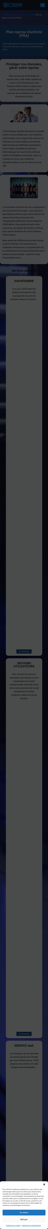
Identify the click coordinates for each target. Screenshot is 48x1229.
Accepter (24, 1212)
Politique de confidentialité (31, 1225)
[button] (44, 1184)
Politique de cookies (13, 1225)
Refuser (24, 1219)
